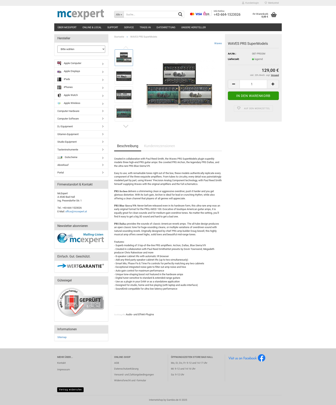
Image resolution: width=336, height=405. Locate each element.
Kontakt (61, 362)
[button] (126, 126)
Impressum (63, 369)
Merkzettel (273, 3)
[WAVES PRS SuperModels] (179, 85)
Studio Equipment (67, 141)
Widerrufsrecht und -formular (130, 380)
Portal (60, 172)
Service (129, 27)
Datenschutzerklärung (126, 368)
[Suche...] (180, 14)
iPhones (68, 87)
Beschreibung (127, 146)
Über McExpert (67, 27)
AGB (116, 362)
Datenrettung (166, 27)
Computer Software (68, 118)
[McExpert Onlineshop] (82, 14)
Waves (218, 43)
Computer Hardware (68, 111)
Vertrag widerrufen (70, 389)
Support (112, 27)
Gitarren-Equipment (68, 134)
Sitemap (61, 337)
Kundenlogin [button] (251, 3)
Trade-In (145, 27)
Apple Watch (70, 95)
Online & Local (92, 27)
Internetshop (156, 399)
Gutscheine (70, 157)
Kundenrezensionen (159, 146)
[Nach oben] (325, 399)
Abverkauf (63, 164)
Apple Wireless (71, 103)
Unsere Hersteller (193, 27)
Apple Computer (72, 63)
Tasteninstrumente (67, 149)
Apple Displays (71, 71)
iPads (66, 79)
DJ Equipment (65, 126)
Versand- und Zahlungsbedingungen (134, 374)
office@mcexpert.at (76, 211)
